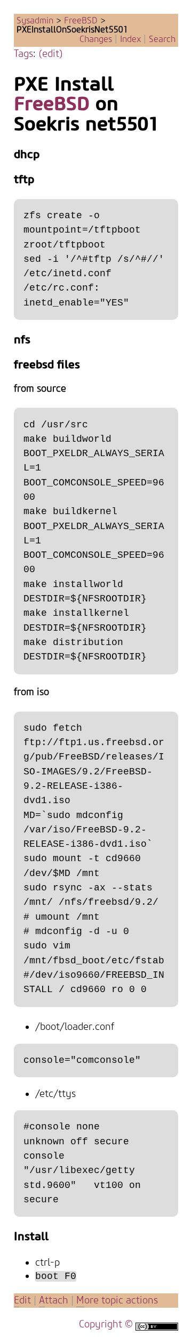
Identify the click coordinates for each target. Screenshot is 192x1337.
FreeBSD (81, 20)
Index (130, 39)
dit (24, 1300)
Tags (23, 54)
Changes (95, 39)
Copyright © (106, 1324)
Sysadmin (35, 20)
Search (162, 39)
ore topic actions (117, 1300)
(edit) (50, 54)
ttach (53, 1300)
